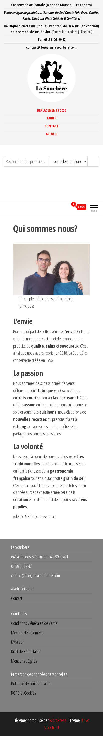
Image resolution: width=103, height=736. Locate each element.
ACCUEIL (51, 133)
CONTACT (51, 126)
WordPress (58, 720)
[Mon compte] (64, 206)
